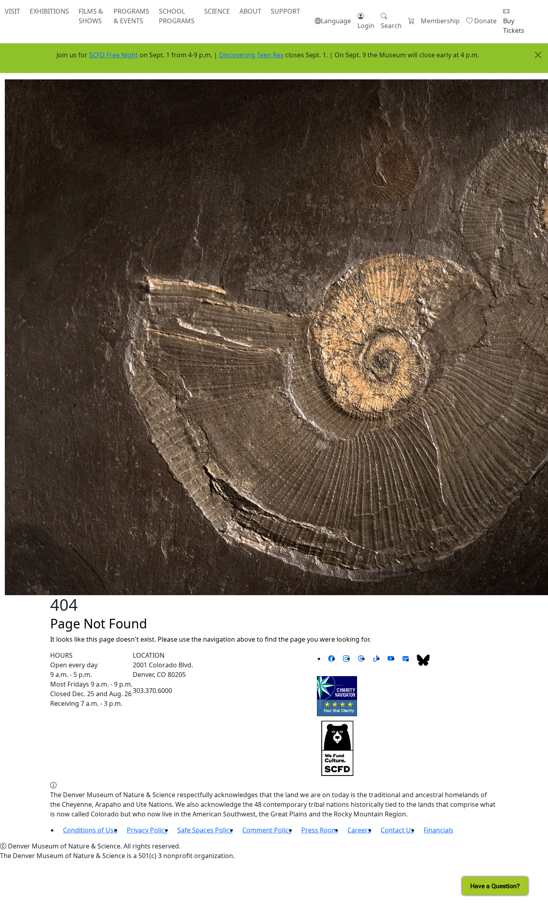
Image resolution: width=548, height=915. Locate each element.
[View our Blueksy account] (423, 659)
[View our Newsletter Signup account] (405, 658)
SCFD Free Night (113, 54)
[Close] (538, 55)
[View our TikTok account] (376, 658)
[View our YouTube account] (391, 658)
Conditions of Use (90, 830)
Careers (359, 830)
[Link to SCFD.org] (337, 747)
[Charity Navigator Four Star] (337, 695)
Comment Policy (267, 830)
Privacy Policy (147, 830)
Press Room (319, 830)
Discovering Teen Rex (251, 54)
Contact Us (397, 830)
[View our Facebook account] (331, 658)
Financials (438, 830)
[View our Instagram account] (346, 658)
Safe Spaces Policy (205, 830)
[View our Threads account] (361, 658)
